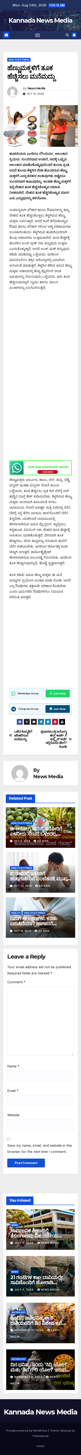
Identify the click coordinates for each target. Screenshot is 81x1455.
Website (13, 1115)
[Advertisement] (40, 337)
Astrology (19, 1312)
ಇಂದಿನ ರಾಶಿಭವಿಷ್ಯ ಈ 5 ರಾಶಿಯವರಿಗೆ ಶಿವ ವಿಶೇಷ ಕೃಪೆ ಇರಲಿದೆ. (36, 1323)
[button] (67, 35)
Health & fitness (19, 59)
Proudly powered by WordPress (27, 1430)
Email (12, 1091)
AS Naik (43, 840)
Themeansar (40, 1436)
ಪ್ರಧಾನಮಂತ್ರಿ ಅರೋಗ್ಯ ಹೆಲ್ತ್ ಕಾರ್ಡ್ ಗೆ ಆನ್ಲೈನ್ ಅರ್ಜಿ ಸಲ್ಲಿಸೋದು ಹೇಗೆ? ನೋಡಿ (53, 739)
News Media (36, 88)
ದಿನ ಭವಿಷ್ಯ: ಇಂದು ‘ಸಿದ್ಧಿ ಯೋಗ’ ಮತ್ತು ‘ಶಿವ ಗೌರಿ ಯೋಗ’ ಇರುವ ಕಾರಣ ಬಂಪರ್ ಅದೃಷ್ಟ (38, 1370)
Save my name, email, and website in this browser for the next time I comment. (39, 1148)
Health (15, 913)
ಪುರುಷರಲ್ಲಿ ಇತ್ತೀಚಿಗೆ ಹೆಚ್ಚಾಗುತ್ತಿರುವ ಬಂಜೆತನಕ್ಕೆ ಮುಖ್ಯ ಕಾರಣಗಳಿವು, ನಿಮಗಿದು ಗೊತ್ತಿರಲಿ (39, 878)
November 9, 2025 (28, 1376)
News (15, 1225)
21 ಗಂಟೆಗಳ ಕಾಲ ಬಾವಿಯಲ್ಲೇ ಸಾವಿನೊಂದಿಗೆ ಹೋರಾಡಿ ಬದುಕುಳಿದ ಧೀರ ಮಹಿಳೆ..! (36, 1282)
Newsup (65, 1430)
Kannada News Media (40, 20)
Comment (16, 982)
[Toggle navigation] (37, 35)
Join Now (59, 693)
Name (13, 1066)
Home (40, 1446)
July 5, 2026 (24, 1242)
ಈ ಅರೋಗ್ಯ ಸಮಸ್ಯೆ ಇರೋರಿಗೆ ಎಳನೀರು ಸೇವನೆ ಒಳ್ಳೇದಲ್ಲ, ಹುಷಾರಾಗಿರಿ (36, 834)
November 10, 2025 (29, 1330)
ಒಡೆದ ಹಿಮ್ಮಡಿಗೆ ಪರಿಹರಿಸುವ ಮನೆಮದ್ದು (23, 735)
